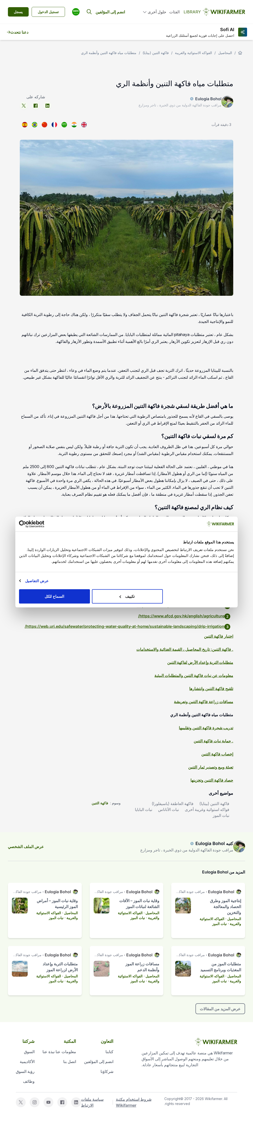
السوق (29, 1051)
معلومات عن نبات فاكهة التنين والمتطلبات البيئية (193, 675)
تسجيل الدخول (48, 12)
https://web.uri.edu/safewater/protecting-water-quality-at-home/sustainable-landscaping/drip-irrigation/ (124, 626)
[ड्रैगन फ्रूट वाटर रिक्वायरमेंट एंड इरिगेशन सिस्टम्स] (74, 125)
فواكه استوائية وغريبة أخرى (207, 809)
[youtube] (48, 1102)
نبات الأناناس (168, 809)
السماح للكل (54, 596)
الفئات (174, 11)
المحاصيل (225, 53)
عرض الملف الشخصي (26, 846)
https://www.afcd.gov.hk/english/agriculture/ (181, 615)
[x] (24, 106)
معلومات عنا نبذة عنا (59, 1051)
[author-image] (239, 846)
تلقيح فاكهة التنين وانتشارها (211, 688)
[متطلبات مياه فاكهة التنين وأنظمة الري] (64, 125)
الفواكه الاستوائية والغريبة (193, 53)
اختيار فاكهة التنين (218, 636)
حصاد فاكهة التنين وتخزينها (211, 780)
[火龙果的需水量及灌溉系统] (44, 125)
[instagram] (35, 1102)
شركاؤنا (107, 1071)
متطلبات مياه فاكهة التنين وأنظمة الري (108, 53)
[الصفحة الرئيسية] (240, 52)
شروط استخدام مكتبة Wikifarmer (133, 1102)
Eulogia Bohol (208, 98)
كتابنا (109, 1051)
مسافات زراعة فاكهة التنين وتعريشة (203, 701)
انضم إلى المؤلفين (110, 11)
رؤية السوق (25, 1071)
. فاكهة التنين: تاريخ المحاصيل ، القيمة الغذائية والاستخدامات (184, 649)
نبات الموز (221, 815)
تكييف (130, 596)
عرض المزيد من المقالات (220, 1008)
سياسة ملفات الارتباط (92, 1102)
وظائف (29, 1081)
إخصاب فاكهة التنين (217, 753)
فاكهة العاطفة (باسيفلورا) (172, 803)
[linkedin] (47, 106)
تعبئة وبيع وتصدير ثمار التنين (210, 767)
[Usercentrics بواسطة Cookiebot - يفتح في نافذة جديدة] (40, 524)
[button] (76, 12)
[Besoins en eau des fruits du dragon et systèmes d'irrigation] (54, 125)
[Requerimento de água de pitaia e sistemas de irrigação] (35, 125)
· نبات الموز (220, 924)
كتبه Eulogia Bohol (214, 843)
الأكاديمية (27, 1061)
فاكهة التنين (100, 803)
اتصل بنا (69, 1061)
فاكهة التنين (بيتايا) (156, 53)
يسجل (18, 12)
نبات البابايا (143, 809)
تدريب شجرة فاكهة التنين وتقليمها (206, 727)
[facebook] (36, 106)
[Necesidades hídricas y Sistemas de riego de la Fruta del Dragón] (25, 125)
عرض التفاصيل (37, 580)
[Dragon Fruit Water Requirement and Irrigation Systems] (84, 125)
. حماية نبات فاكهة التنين (213, 740)
